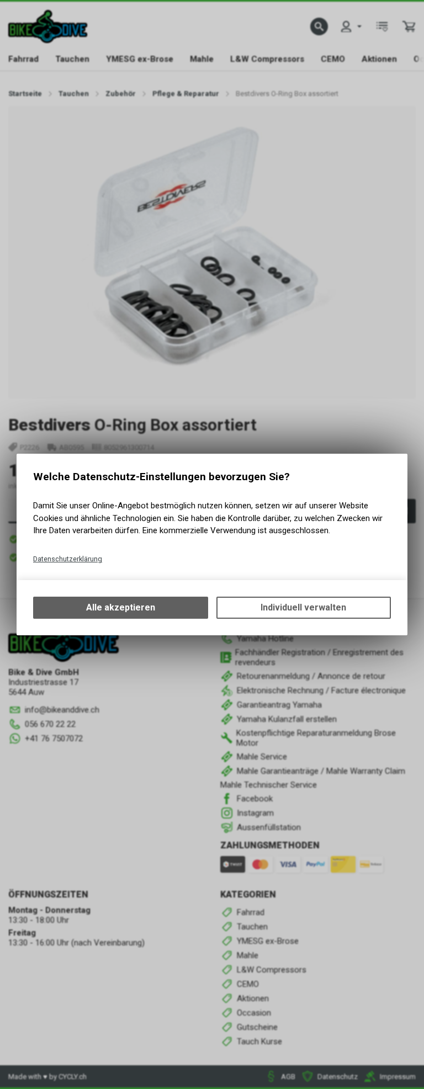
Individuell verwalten (303, 607)
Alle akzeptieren (120, 607)
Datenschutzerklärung (67, 559)
